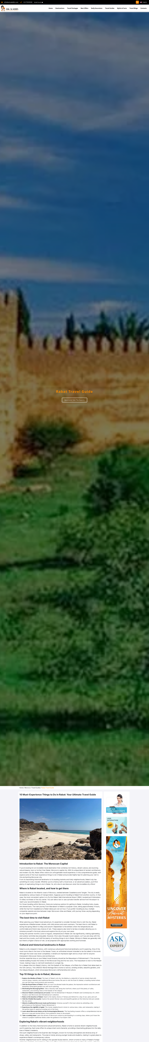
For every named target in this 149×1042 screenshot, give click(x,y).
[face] (35, 2)
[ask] (116, 941)
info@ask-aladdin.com (11, 2)
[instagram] (41, 2)
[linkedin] (39, 2)
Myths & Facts (122, 8)
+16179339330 (27, 2)
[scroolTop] (146, 1039)
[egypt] (116, 882)
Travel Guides (109, 8)
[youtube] (43, 2)
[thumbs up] (116, 825)
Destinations (59, 8)
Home (51, 8)
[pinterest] (38, 2)
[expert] (116, 804)
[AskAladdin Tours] (9, 8)
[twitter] (36, 2)
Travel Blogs (134, 8)
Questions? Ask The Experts (74, 400)
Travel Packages (72, 8)
